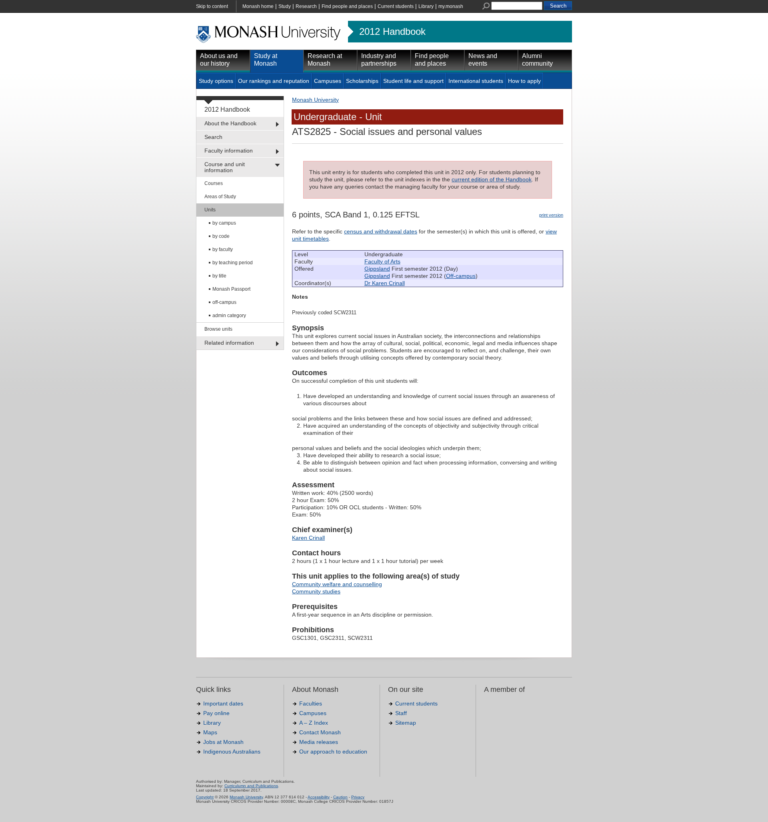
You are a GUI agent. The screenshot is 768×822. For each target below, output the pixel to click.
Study (284, 6)
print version (551, 215)
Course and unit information (224, 167)
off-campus (224, 302)
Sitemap (405, 723)
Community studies (316, 591)
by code (221, 236)
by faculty (222, 249)
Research (306, 6)
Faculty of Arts (382, 261)
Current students (396, 6)
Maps (210, 732)
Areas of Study (220, 196)
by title (219, 276)
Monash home (258, 6)
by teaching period (232, 262)
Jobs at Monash (223, 742)
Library (426, 6)
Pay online (216, 713)
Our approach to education (333, 751)
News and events (482, 59)
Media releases (318, 742)
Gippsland (377, 268)
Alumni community (537, 59)
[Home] (269, 41)
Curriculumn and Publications (251, 786)
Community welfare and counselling (337, 584)
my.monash (450, 6)
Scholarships (362, 81)
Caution (340, 797)
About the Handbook (230, 123)
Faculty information (228, 150)
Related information (229, 343)
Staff (401, 713)
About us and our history (219, 59)
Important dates (223, 703)
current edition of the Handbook (492, 179)
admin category (229, 315)
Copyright (205, 797)
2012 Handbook (392, 31)
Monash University (315, 99)
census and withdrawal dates (380, 231)
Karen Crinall (308, 538)
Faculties (310, 703)
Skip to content (212, 6)
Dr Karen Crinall (384, 283)
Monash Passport (231, 289)
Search (213, 137)
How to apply (524, 81)
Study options (216, 81)
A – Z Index (313, 723)
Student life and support (413, 81)
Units (210, 210)
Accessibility (319, 797)
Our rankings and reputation (273, 81)
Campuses (327, 81)
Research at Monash (325, 59)
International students (475, 81)
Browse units (218, 329)
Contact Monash (320, 732)
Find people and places (347, 6)
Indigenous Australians (231, 751)
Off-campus (461, 276)
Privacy (357, 797)
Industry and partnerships (378, 59)
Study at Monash (265, 59)
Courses (213, 183)
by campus (224, 223)
